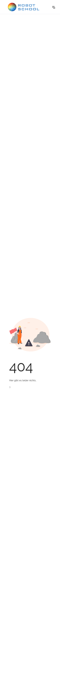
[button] (53, 7)
